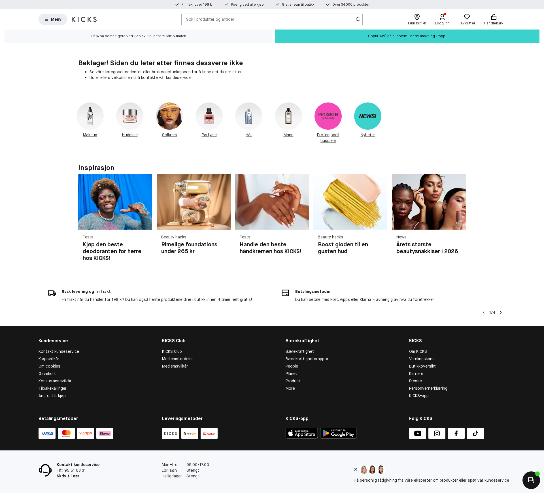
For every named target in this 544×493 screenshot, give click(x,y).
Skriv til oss (68, 476)
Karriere (416, 373)
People (292, 366)
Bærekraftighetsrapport (308, 358)
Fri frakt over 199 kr (197, 4)
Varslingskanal (422, 358)
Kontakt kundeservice (59, 351)
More (290, 388)
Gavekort (47, 373)
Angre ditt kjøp (52, 395)
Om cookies (49, 366)
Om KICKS (418, 351)
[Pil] (459, 221)
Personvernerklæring (428, 388)
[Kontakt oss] (531, 480)
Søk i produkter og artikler (210, 19)
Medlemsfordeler (177, 358)
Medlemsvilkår (175, 366)
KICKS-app (419, 395)
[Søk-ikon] (357, 19)
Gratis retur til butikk (298, 4)
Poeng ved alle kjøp (247, 4)
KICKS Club (172, 351)
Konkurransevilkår (55, 380)
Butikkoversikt (422, 366)
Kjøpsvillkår (49, 358)
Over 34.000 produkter (350, 4)
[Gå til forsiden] (84, 19)
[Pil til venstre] (483, 312)
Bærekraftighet (300, 351)
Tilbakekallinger (53, 388)
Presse (415, 380)
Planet (291, 373)
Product (293, 380)
